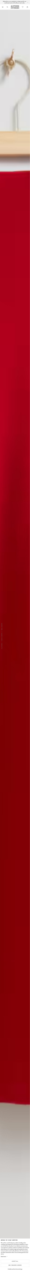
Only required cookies (15, 1265)
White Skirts (1, 637)
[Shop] (2, 7)
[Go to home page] (15, 7)
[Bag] (27, 7)
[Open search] (7, 7)
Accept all (15, 1261)
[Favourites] (22, 7)
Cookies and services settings (15, 1269)
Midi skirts (1, 626)
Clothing (1, 646)
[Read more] (15, 2)
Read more (3, 1256)
